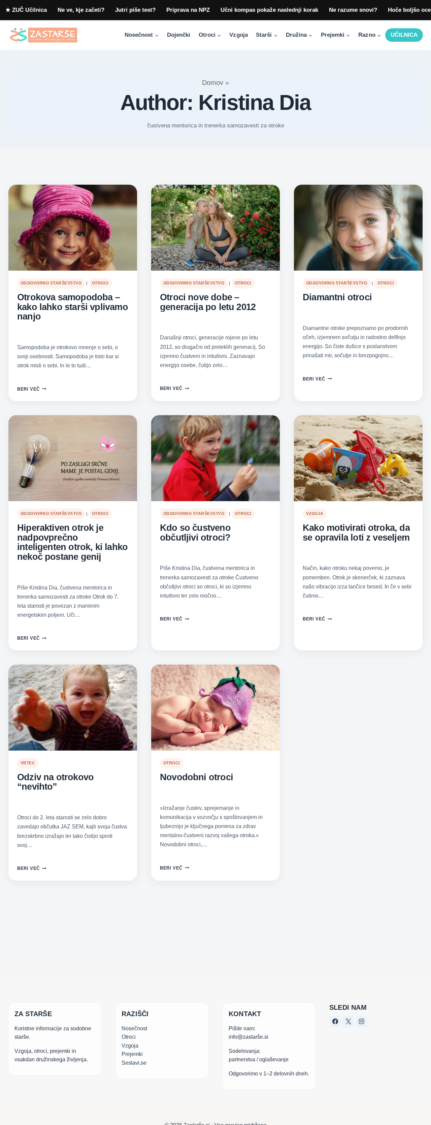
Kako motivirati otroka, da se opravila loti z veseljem (356, 532)
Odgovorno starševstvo (51, 283)
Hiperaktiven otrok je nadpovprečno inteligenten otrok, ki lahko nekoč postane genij (72, 542)
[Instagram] (361, 1021)
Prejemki (132, 1054)
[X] (348, 1021)
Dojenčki (178, 35)
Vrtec (28, 763)
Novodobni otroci (196, 777)
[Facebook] (335, 1021)
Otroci (100, 283)
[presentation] (72, 228)
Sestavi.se (134, 1063)
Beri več (31, 389)
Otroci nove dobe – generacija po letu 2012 (208, 302)
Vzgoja (238, 35)
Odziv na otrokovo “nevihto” (55, 782)
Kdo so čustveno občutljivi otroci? (195, 532)
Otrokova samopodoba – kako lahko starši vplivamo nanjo (72, 307)
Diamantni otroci (337, 297)
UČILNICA (404, 35)
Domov (212, 82)
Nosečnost (134, 1028)
